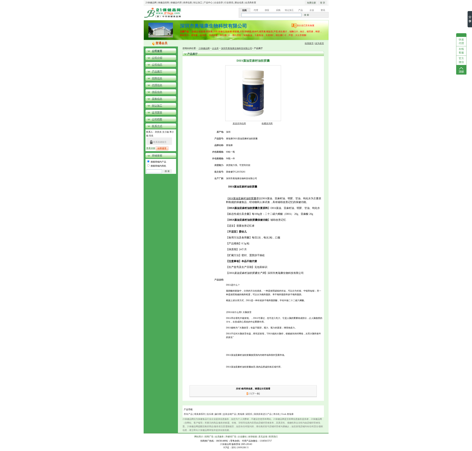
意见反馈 (262, 436)
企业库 (215, 48)
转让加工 (197, 2)
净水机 (276, 414)
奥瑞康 (241, 414)
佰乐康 (210, 414)
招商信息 (157, 78)
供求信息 (187, 2)
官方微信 (461, 60)
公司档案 (157, 119)
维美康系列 (199, 414)
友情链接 (252, 436)
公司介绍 (157, 57)
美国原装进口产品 (263, 414)
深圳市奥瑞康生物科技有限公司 (236, 48)
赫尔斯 (218, 414)
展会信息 (239, 2)
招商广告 (209, 436)
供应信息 (157, 92)
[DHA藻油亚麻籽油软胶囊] (253, 120)
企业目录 (218, 2)
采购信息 (157, 98)
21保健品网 (151, 2)
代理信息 (157, 85)
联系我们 (273, 436)
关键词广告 (230, 436)
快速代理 (461, 41)
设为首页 (319, 43)
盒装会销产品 (229, 414)
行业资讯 (228, 2)
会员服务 (219, 436)
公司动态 (157, 64)
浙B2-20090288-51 (240, 447)
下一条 (255, 393)
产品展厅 (157, 71)
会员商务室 (250, 2)
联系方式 (157, 126)
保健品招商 (163, 2)
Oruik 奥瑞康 (287, 414)
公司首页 (157, 51)
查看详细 (150, 148)
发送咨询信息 (239, 123)
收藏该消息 (267, 123)
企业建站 (242, 436)
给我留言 (309, 43)
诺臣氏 (249, 414)
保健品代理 (176, 2)
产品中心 (208, 2)
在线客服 (461, 51)
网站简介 (198, 436)
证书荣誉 (157, 112)
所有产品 (188, 414)
